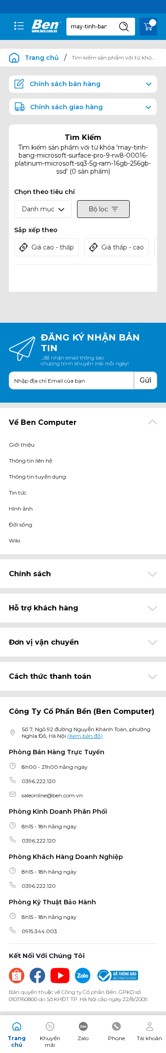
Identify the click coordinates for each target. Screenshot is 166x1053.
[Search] (124, 27)
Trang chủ (42, 58)
